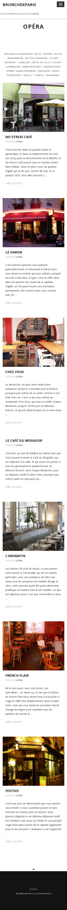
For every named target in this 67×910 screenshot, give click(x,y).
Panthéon (44, 71)
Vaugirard (52, 75)
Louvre (56, 62)
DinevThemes (44, 893)
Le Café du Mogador (23, 440)
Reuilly (28, 75)
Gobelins (24, 62)
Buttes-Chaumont (37, 58)
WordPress (22, 893)
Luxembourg (13, 66)
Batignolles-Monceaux (18, 54)
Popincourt (14, 75)
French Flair (17, 675)
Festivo (12, 791)
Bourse (48, 54)
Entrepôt (10, 62)
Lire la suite (13, 183)
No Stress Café (18, 137)
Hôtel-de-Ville (41, 62)
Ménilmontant (32, 66)
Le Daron (13, 252)
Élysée (54, 58)
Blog (38, 54)
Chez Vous (14, 372)
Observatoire (51, 66)
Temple (39, 75)
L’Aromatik (15, 556)
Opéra (10, 71)
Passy (55, 71)
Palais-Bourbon (26, 71)
